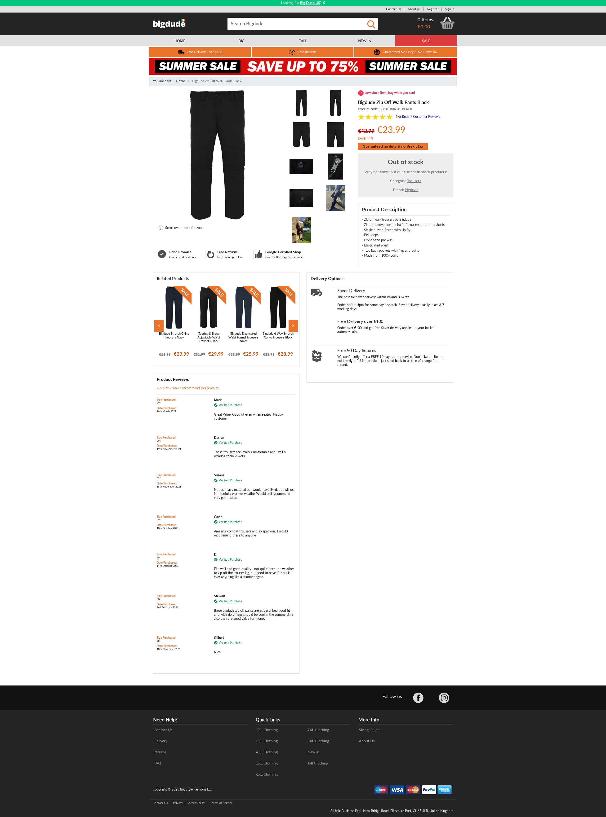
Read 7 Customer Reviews (421, 117)
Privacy (178, 803)
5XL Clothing (267, 763)
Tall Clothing (317, 763)
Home (180, 81)
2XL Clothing (267, 730)
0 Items (425, 20)
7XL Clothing (318, 730)
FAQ (157, 763)
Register (433, 9)
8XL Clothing (318, 741)
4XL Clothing (267, 752)
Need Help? (165, 720)
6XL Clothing (267, 774)
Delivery (160, 741)
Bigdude (411, 190)
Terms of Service (221, 803)
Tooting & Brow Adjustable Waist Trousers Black (208, 337)
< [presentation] (159, 326)
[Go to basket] (447, 23)
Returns (160, 752)
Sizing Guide (369, 730)
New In (313, 752)
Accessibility (196, 803)
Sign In (449, 9)
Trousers (414, 181)
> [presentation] (293, 326)
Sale (426, 41)
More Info (368, 720)
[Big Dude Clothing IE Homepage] (169, 23)
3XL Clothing (267, 741)
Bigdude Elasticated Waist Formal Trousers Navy (243, 337)
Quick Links (268, 720)
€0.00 (424, 27)
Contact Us (393, 9)
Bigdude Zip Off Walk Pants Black (216, 81)
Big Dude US (310, 3)
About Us (414, 9)
